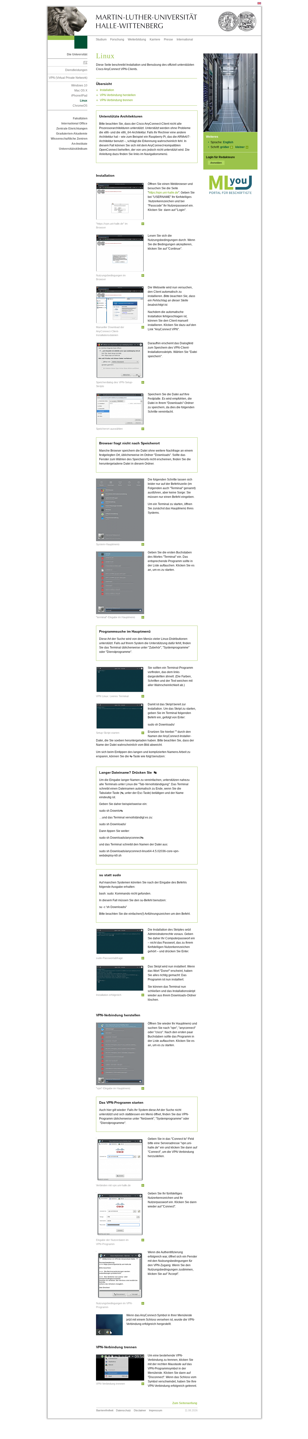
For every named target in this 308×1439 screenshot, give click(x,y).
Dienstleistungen (76, 70)
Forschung (117, 39)
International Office (74, 123)
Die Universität (77, 54)
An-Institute (79, 143)
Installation (107, 90)
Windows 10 (79, 85)
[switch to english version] (259, 3)
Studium (101, 39)
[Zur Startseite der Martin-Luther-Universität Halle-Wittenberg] (72, 21)
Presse (168, 39)
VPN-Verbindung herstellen (118, 95)
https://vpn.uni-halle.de (163, 192)
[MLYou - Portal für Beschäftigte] (230, 199)
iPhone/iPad (79, 95)
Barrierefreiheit (104, 1410)
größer (224, 147)
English (228, 142)
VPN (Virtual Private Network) (68, 77)
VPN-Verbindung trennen (116, 100)
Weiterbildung (137, 39)
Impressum (155, 1410)
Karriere (155, 39)
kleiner (240, 147)
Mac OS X (80, 90)
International (185, 39)
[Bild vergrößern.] (142, 223)
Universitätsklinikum (73, 148)
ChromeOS (80, 105)
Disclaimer (140, 1410)
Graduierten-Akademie (71, 133)
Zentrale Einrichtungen (71, 128)
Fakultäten (80, 118)
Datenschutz (123, 1410)
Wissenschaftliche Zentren (69, 138)
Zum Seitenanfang (184, 1403)
